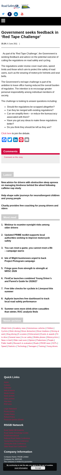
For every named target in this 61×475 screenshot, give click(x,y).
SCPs (54, 343)
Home (6, 382)
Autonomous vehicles (36, 328)
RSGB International (11, 436)
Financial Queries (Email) (14, 420)
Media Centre (9, 393)
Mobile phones (40, 337)
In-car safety (27, 337)
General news (14, 337)
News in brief (6, 340)
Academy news (19, 328)
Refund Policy (9, 417)
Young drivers (52, 346)
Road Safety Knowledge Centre (16, 433)
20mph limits (6, 328)
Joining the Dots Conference (15, 444)
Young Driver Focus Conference (16, 441)
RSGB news (45, 343)
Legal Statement (10, 409)
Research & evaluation (22, 343)
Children (50, 328)
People (50, 340)
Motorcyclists (52, 337)
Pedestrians (41, 340)
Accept (38, 468)
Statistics (12, 346)
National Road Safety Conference (17, 438)
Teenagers (32, 346)
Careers (7, 385)
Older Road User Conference (15, 447)
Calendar (7, 388)
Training (41, 346)
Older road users (20, 340)
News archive (9, 396)
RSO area (8, 404)
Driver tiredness (43, 331)
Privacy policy (9, 411)
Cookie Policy (9, 414)
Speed (4, 346)
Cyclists (4, 331)
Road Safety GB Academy (14, 430)
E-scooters (22, 334)
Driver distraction (28, 331)
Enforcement (34, 334)
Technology (22, 346)
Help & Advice (9, 390)
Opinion (32, 340)
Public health (6, 343)
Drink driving (15, 331)
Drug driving (11, 334)
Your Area (7, 401)
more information (21, 468)
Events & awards (48, 334)
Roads (36, 343)
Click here (6, 133)
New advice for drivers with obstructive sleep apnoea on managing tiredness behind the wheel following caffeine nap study (29, 185)
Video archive (9, 399)
